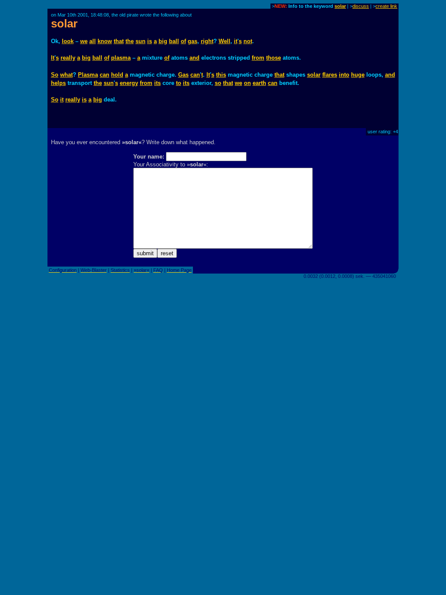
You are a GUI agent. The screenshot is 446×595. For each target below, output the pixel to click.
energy (129, 83)
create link (386, 6)
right (207, 41)
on (247, 83)
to (178, 83)
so (218, 83)
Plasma (88, 74)
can (104, 74)
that (119, 41)
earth (259, 83)
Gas (183, 74)
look (68, 41)
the (129, 41)
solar (340, 6)
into (344, 74)
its (157, 83)
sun (140, 41)
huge (358, 74)
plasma (121, 57)
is (149, 41)
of (183, 41)
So (54, 74)
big (163, 41)
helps (58, 83)
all (92, 41)
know (105, 41)
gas (192, 41)
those (273, 57)
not (247, 41)
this (221, 74)
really (68, 57)
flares (329, 74)
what (66, 74)
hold (117, 74)
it (235, 41)
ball (174, 41)
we (84, 41)
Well (224, 41)
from (258, 57)
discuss (360, 6)
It (52, 57)
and (194, 57)
